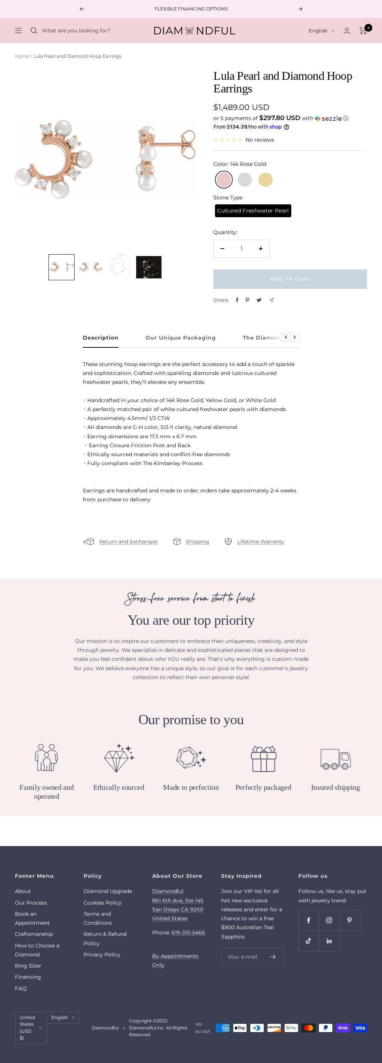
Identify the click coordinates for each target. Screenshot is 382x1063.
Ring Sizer (28, 965)
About (23, 891)
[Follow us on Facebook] (308, 920)
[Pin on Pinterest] (247, 300)
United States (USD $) (27, 1028)
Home (22, 56)
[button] (290, 118)
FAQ (20, 988)
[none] (61, 267)
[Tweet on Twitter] (259, 300)
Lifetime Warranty (260, 541)
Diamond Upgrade (108, 891)
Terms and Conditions (98, 918)
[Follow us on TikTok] (308, 941)
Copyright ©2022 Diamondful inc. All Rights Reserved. (158, 1027)
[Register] (273, 956)
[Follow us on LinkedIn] (329, 941)
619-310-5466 (188, 932)
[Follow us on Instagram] (329, 920)
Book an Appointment (32, 918)
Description (101, 338)
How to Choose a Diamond (37, 950)
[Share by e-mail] (271, 300)
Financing (28, 977)
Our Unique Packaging (180, 338)
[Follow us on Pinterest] (349, 920)
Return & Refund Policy (105, 938)
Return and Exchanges (128, 541)
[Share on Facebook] (237, 300)
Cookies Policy (103, 902)
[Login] (347, 31)
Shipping (197, 541)
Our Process (31, 902)
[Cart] (363, 30)
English (318, 31)
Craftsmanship (34, 934)
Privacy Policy (102, 954)
